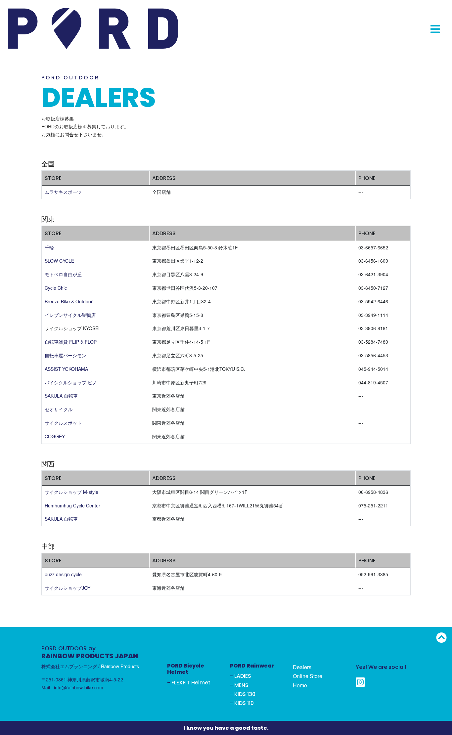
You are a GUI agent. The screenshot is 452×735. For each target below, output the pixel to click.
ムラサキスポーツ (63, 192)
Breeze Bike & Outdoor (69, 301)
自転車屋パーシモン (65, 355)
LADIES (242, 676)
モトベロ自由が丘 (63, 274)
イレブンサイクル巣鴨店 (70, 315)
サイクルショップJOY (67, 587)
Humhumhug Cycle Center (72, 505)
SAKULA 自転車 (61, 395)
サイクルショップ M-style (71, 492)
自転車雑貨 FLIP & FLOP (71, 341)
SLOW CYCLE (59, 260)
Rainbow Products (120, 666)
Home (300, 685)
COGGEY (55, 436)
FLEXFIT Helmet (190, 682)
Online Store (307, 676)
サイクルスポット (63, 422)
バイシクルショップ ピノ (71, 382)
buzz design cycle (63, 574)
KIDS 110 (244, 703)
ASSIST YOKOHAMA (66, 369)
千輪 (49, 247)
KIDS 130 (244, 694)
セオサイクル (58, 409)
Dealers (302, 667)
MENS (241, 685)
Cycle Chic (56, 287)
